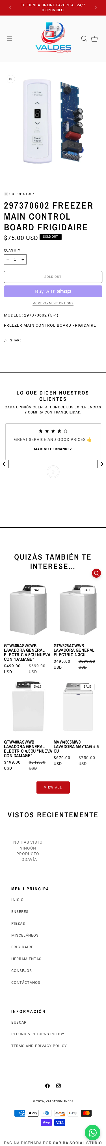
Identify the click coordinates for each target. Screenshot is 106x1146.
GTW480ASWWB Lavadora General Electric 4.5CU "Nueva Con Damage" (28, 749)
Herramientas (26, 959)
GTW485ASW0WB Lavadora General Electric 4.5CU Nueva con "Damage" (27, 652)
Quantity (12, 250)
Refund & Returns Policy (37, 1034)
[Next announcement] (96, 7)
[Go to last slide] (4, 464)
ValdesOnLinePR (59, 1101)
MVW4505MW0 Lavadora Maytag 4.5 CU (76, 746)
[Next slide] (102, 464)
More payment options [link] (53, 303)
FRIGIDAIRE (22, 947)
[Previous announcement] (10, 7)
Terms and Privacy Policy (39, 1046)
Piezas (18, 923)
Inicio (17, 900)
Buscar (19, 1022)
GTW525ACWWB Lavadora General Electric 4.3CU (74, 650)
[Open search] (96, 573)
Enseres (20, 911)
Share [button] (15, 340)
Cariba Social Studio (77, 1143)
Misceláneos (25, 935)
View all (53, 787)
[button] (10, 39)
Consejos (21, 971)
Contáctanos (25, 982)
